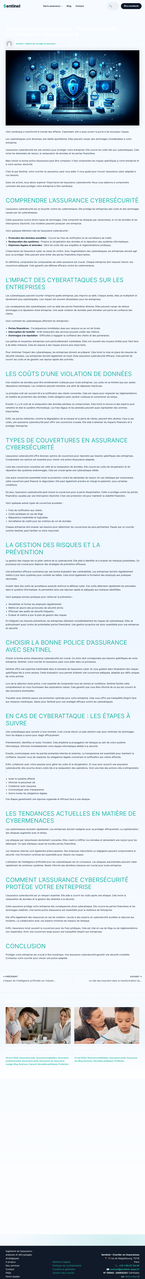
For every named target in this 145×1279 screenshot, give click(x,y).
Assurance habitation (46, 1058)
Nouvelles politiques (47, 1064)
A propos (11, 1261)
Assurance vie (46, 1061)
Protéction (63, 1064)
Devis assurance (52, 6)
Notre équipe (13, 1276)
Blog (69, 6)
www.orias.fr (131, 1276)
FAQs (8, 1272)
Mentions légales (62, 1261)
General (33, 1064)
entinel (11, 5)
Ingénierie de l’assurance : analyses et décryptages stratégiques (19, 1255)
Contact (80, 6)
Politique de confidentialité (67, 1265)
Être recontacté (131, 6)
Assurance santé (30, 1061)
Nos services (12, 1265)
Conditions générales (64, 1269)
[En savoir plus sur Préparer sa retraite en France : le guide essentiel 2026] (106, 1025)
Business (23, 1064)
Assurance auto (27, 1058)
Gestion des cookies (63, 1272)
